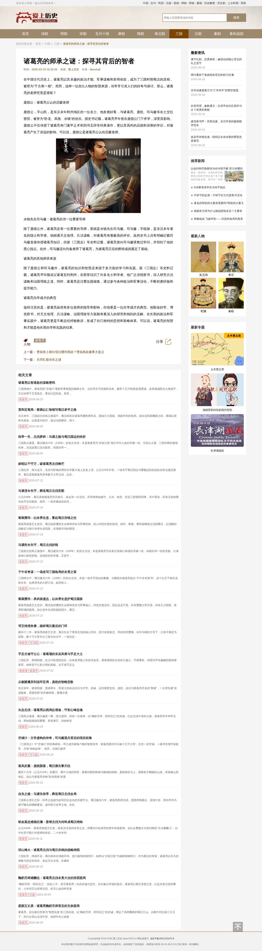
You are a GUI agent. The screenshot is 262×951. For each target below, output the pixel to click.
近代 (153, 3)
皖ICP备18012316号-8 (162, 938)
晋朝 (176, 3)
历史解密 (209, 3)
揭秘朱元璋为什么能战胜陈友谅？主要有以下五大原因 (216, 212)
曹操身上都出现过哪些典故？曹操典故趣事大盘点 (70, 352)
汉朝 (198, 34)
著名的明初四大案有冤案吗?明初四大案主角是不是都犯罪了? (217, 204)
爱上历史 (73, 69)
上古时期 (233, 3)
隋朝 (140, 34)
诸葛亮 (40, 340)
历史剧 (221, 3)
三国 (178, 34)
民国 (161, 3)
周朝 (184, 3)
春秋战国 (236, 34)
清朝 (44, 34)
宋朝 (83, 34)
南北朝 (160, 34)
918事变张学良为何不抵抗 (208, 187)
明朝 (63, 34)
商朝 (191, 3)
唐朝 (121, 34)
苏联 (243, 3)
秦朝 (217, 34)
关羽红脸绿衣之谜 (49, 359)
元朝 (168, 3)
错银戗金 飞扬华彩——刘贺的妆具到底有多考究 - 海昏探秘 (217, 220)
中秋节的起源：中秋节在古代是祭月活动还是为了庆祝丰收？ (216, 196)
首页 (25, 34)
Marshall (95, 69)
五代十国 (102, 34)
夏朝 (199, 3)
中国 (145, 3)
